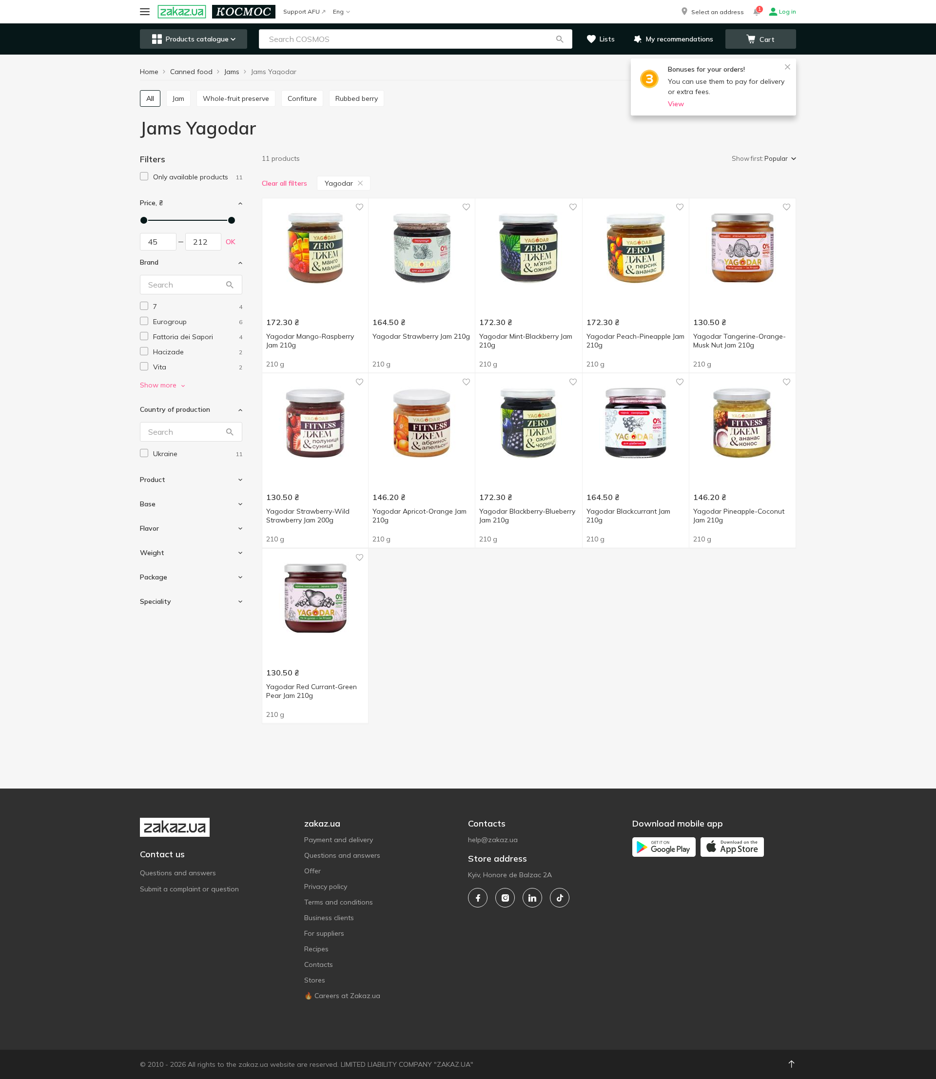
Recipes (316, 948)
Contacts (318, 964)
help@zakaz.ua (493, 839)
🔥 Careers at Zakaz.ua (342, 995)
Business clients (329, 917)
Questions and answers (178, 872)
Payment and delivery (338, 839)
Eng (338, 11)
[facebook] (478, 897)
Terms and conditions (338, 902)
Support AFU (301, 11)
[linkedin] (532, 897)
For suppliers (324, 933)
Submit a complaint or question (189, 889)
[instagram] (505, 897)
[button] (712, 11)
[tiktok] (559, 897)
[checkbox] (144, 176)
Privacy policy (325, 886)
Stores (314, 980)
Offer (312, 871)
